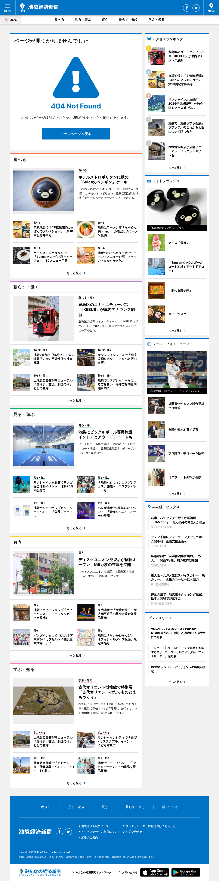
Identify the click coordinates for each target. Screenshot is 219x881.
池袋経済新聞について (95, 826)
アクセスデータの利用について (100, 831)
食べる (59, 19)
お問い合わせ (134, 831)
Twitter (196, 8)
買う (105, 19)
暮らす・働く (128, 19)
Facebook (186, 8)
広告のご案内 (89, 837)
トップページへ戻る (76, 134)
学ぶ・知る (157, 19)
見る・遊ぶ (83, 19)
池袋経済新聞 (38, 7)
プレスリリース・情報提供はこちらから (151, 826)
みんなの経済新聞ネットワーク (40, 872)
